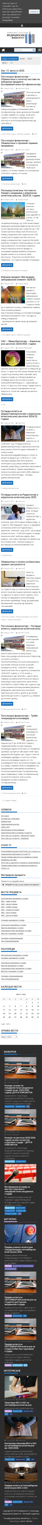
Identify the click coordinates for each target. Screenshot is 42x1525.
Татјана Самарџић (12, 1083)
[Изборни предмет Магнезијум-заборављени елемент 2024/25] (13, 287)
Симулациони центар (10, 824)
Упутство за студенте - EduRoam (15, 838)
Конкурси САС (20, 1106)
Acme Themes (26, 1521)
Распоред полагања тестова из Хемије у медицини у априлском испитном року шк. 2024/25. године (20, 193)
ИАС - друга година (9, 904)
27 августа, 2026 (11, 1244)
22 (27, 1013)
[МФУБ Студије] (3, 50)
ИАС (35, 134)
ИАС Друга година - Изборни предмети (16, 335)
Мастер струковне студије (12, 933)
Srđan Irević (21, 423)
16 (32, 1010)
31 (38, 1017)
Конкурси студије (10, 1214)
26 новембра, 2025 (12, 1080)
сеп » (8, 1024)
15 (27, 1010)
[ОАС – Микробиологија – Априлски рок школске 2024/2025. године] (13, 352)
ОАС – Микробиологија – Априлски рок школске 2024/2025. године (20, 342)
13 (15, 1010)
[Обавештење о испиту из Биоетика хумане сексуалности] (13, 572)
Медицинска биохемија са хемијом (15, 271)
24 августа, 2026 (11, 1294)
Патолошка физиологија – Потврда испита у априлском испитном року (21, 627)
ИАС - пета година (8, 912)
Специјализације (10, 1269)
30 (32, 1017)
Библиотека (6, 821)
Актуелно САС (9, 1106)
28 (21, 1017)
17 (38, 1010)
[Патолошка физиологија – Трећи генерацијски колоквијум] (13, 726)
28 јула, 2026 (10, 1400)
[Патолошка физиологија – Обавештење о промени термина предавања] (13, 153)
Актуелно (8, 1266)
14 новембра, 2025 (12, 1132)
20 (15, 1013)
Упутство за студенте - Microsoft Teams (18, 835)
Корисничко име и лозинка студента (16, 832)
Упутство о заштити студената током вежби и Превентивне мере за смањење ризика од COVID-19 (20, 865)
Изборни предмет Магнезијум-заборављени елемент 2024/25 (18, 278)
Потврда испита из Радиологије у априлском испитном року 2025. (19, 496)
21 (21, 1013)
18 (4, 1013)
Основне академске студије (12, 920)
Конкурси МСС (21, 1161)
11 (4, 1010)
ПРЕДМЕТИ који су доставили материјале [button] (22, 885)
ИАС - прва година (8, 901)
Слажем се (34, 11)
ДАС (25, 1316)
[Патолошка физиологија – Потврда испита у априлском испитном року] (13, 636)
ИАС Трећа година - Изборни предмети (16, 134)
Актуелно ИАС (17, 1411)
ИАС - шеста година (9, 915)
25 (4, 1017)
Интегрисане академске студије (14, 898)
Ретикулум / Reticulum (10, 818)
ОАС (4, 405)
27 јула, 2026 (10, 1440)
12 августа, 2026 (11, 1341)
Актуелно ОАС (28, 1411)
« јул (3, 1024)
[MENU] (39, 50)
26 (10, 1017)
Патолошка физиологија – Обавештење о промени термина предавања (19, 143)
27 (15, 1017)
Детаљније (7, 128)
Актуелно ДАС (17, 1316)
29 (27, 1017)
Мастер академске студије (12, 928)
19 (10, 1013)
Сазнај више (7, 20)
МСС (25, 1365)
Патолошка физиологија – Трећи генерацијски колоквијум (19, 717)
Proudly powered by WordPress (17, 1518)
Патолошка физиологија (11, 184)
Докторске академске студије (13, 925)
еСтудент (5, 816)
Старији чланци (10, 800)
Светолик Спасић (23, 88)
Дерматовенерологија (11, 488)
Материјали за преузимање (12, 830)
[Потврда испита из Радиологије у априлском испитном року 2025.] (13, 505)
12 (10, 1010)
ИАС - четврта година (10, 909)
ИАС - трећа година (9, 907)
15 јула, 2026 (10, 1482)
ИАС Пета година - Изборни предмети (16, 617)
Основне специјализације (12, 938)
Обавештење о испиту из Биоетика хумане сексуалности (20, 563)
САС (28, 1106)
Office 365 (5, 827)
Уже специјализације (10, 941)
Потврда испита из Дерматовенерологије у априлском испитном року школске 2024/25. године (21, 415)
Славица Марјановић (25, 348)
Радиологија (7, 555)
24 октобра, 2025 (12, 1184)
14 (21, 1010)
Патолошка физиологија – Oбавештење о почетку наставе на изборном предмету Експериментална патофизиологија (21, 80)
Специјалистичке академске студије (16, 930)
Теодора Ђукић (23, 200)
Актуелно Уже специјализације (23, 1266)
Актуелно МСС (9, 1161)
